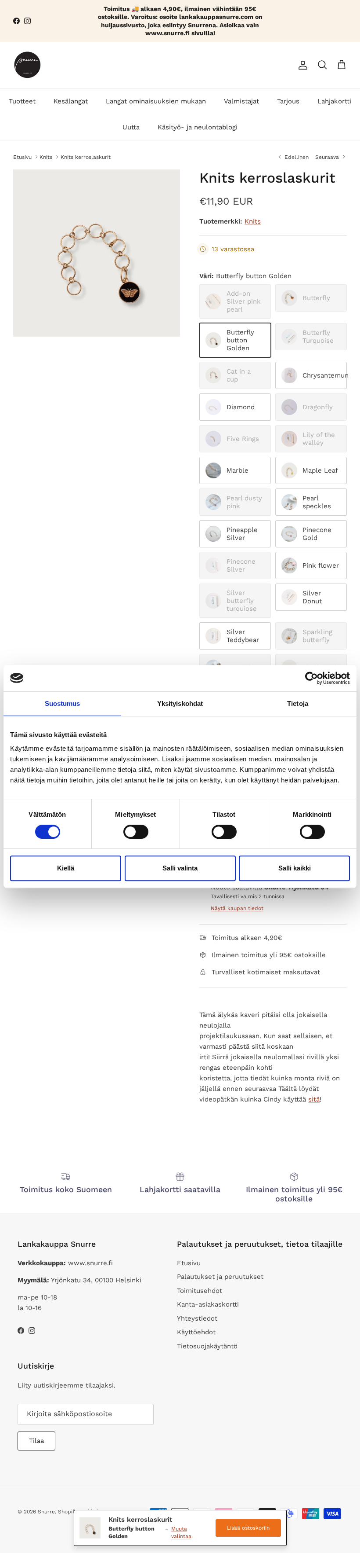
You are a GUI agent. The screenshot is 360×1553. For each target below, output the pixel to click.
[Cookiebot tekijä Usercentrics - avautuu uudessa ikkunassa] (311, 678)
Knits (46, 157)
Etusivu (22, 157)
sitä (314, 1099)
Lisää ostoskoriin (248, 1528)
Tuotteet (22, 101)
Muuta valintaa (181, 1532)
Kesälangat (71, 101)
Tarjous (288, 101)
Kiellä (65, 868)
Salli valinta (180, 868)
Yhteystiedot (197, 1318)
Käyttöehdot (196, 1332)
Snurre (46, 1512)
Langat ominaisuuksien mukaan (156, 101)
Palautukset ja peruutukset (220, 1277)
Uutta (131, 127)
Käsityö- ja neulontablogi (198, 127)
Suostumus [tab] (62, 703)
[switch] (135, 832)
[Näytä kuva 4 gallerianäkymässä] (96, 253)
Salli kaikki (294, 868)
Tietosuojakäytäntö (207, 1346)
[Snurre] (27, 65)
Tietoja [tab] (297, 703)
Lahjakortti (334, 101)
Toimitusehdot (199, 1291)
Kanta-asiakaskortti (208, 1304)
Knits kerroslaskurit (86, 157)
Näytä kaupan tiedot (237, 908)
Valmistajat (241, 101)
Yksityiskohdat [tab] (180, 703)
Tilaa (36, 1441)
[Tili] (301, 65)
